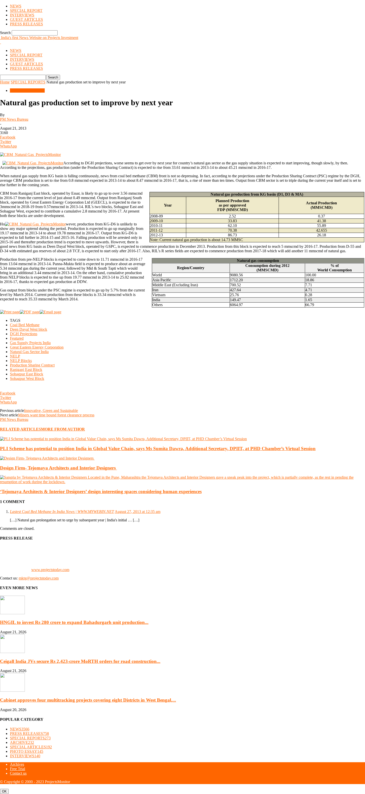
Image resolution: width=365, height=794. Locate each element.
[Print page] (10, 312)
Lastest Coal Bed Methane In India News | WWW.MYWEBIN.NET (62, 511)
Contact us (18, 773)
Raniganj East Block (26, 369)
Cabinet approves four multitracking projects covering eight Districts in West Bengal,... (88, 700)
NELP (15, 356)
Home (5, 82)
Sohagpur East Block (26, 374)
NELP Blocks (21, 361)
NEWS (15, 6)
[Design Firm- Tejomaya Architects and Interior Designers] (47, 458)
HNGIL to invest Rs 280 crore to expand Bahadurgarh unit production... (74, 622)
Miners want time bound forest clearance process (56, 415)
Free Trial (17, 769)
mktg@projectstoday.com (39, 578)
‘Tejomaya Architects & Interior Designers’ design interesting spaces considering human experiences (101, 491)
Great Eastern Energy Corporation (37, 347)
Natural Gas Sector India (29, 352)
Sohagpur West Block (27, 378)
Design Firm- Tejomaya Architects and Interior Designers (58, 467)
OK (4, 791)
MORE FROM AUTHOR (63, 429)
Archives (17, 764)
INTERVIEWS (22, 15)
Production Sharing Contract (32, 365)
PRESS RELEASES (26, 24)
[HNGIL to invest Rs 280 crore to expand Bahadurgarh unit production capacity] (12, 613)
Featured (17, 338)
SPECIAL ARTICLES (31, 747)
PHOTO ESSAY (26, 751)
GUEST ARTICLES (26, 19)
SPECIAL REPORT (26, 10)
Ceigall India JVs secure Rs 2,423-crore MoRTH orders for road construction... (80, 661)
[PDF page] (30, 312)
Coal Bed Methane (24, 325)
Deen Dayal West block (28, 329)
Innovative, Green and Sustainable (51, 410)
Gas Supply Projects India (30, 343)
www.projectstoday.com (50, 570)
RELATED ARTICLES (20, 429)
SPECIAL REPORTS (28, 82)
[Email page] (50, 312)
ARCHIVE (22, 742)
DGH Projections (23, 334)
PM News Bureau (14, 119)
